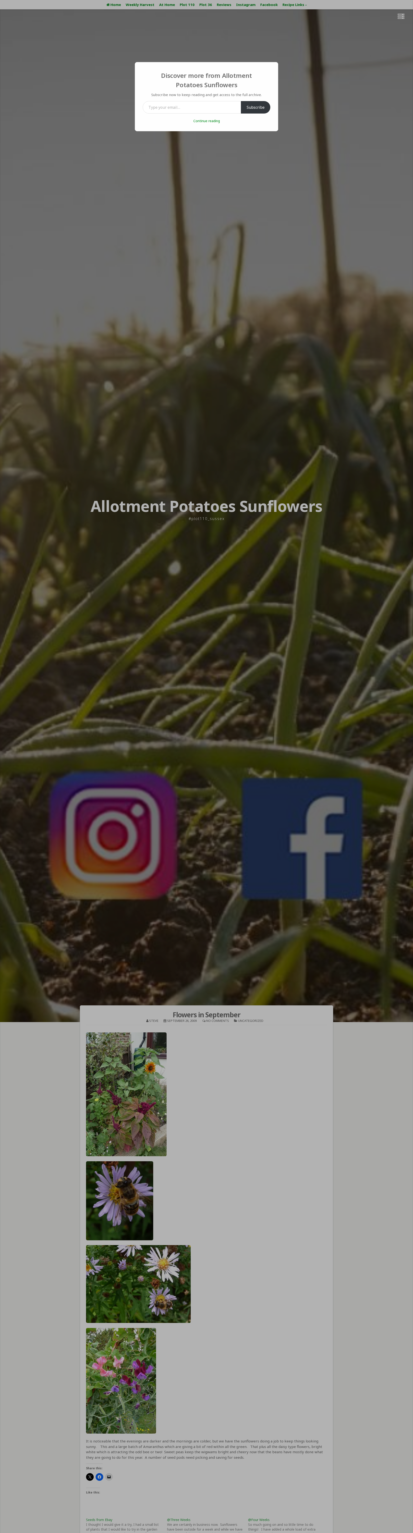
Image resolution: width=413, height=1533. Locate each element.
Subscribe (256, 107)
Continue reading (206, 121)
